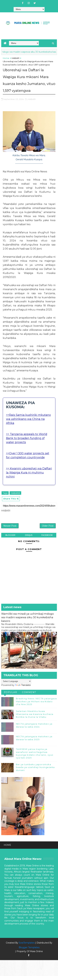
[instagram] (28, 3)
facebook (47, 535)
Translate (26, 685)
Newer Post (9, 525)
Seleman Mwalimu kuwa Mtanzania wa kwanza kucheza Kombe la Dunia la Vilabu (34, 714)
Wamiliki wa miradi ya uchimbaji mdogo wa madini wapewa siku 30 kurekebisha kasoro (27, 617)
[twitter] (34, 3)
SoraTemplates (27, 942)
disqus (28, 535)
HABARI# (15, 493)
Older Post (48, 525)
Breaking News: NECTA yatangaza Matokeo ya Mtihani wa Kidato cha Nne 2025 (36, 701)
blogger (10, 535)
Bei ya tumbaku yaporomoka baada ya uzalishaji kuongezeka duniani (35, 767)
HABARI (15, 58)
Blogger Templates (29, 947)
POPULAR (10, 692)
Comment (29, 692)
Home (6, 58)
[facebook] (22, 3)
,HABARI (31, 99)
